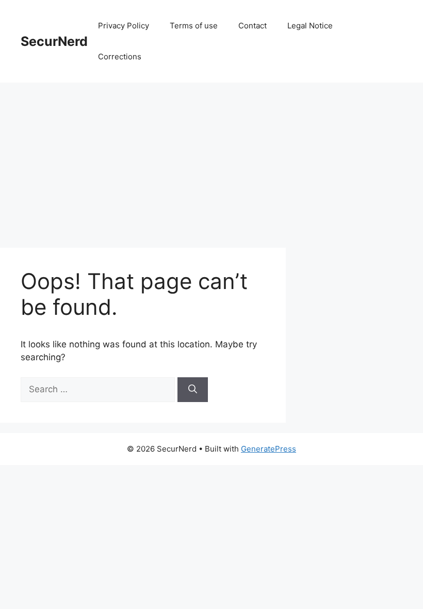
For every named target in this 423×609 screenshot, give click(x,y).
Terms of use (194, 25)
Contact (252, 25)
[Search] (192, 389)
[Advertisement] (211, 160)
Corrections (119, 56)
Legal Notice (310, 25)
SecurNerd (54, 41)
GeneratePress (268, 449)
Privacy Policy (123, 25)
